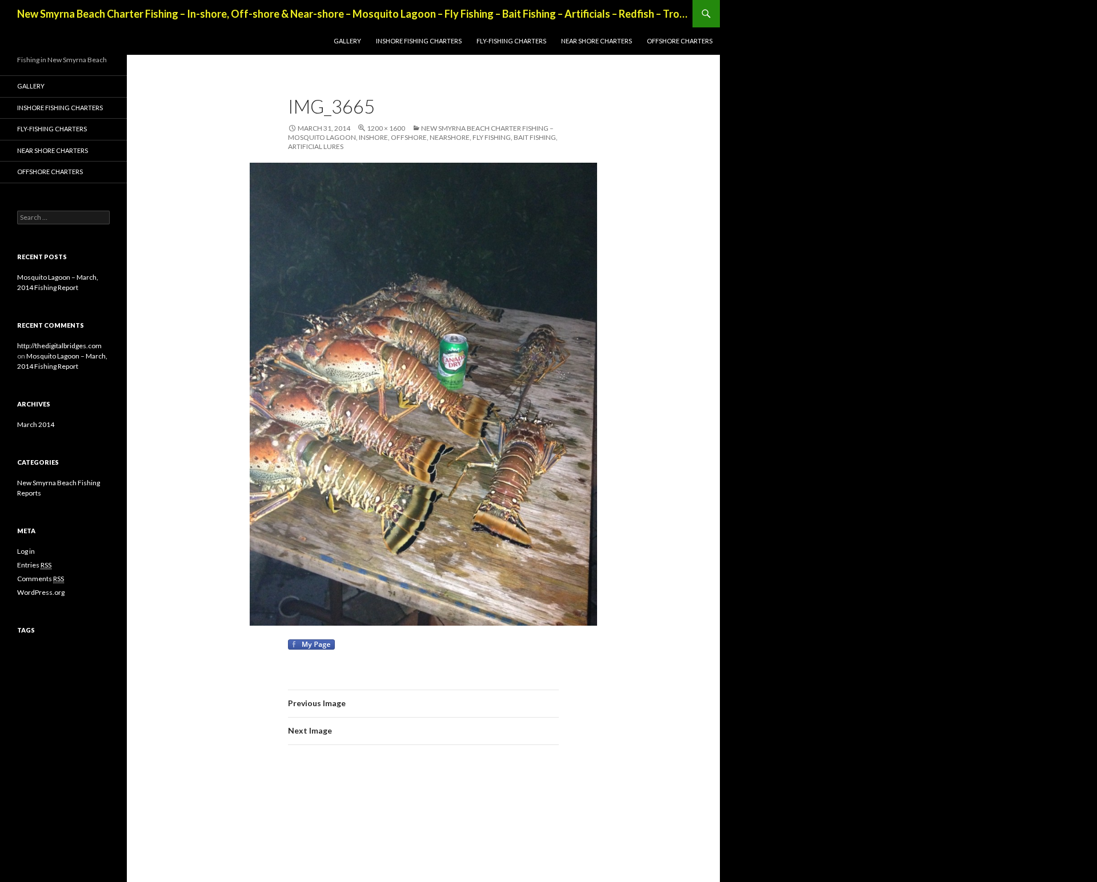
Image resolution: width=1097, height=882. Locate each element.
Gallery (347, 41)
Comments (40, 578)
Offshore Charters (679, 41)
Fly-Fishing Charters (511, 41)
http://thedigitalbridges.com (59, 345)
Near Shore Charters (596, 41)
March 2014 (35, 424)
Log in (26, 551)
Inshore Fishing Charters (419, 41)
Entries (34, 565)
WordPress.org (41, 592)
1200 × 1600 (386, 128)
